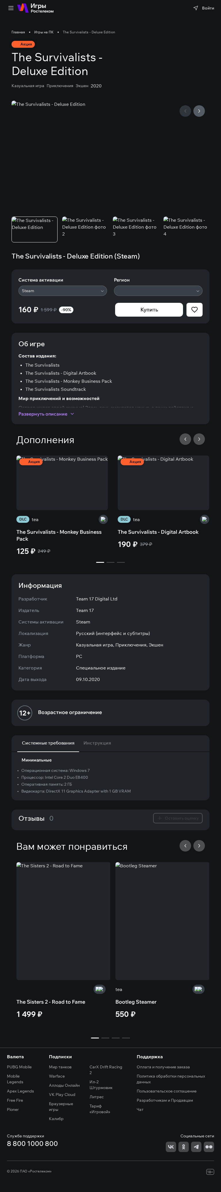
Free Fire (15, 1100)
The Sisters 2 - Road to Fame (50, 1001)
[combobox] (62, 291)
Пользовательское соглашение (167, 1091)
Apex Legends (20, 1091)
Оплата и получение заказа (163, 1066)
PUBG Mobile (19, 1066)
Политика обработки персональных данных (171, 1079)
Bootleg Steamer (136, 1001)
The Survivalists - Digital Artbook (158, 532)
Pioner (13, 1109)
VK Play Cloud (62, 1094)
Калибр (56, 1118)
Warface (57, 1076)
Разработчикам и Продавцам (165, 1100)
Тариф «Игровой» (99, 1108)
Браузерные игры (61, 1106)
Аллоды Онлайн (64, 1085)
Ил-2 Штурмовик (101, 1084)
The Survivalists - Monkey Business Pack (59, 535)
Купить (149, 309)
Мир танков (60, 1066)
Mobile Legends (15, 1079)
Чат (140, 1109)
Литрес (96, 1096)
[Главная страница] (35, 8)
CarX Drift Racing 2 (105, 1069)
